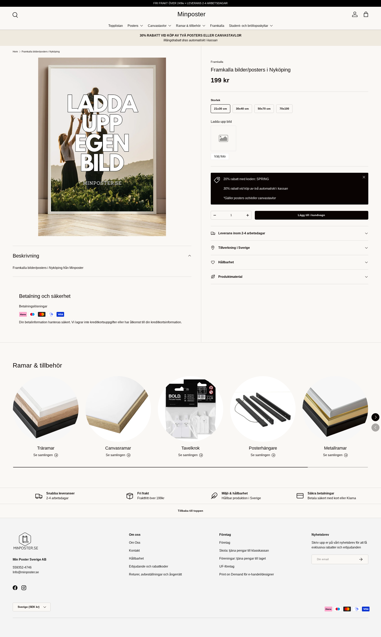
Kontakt (134, 550)
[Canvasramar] (118, 409)
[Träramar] (46, 409)
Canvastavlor (157, 25)
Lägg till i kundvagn (311, 215)
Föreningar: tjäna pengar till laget (242, 558)
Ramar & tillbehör (188, 25)
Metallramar (335, 448)
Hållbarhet (136, 558)
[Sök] (14, 14)
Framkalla (217, 25)
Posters (133, 25)
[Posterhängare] (263, 409)
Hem (15, 51)
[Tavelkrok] (190, 409)
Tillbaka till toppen (190, 510)
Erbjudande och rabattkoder (148, 566)
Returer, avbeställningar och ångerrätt (155, 574)
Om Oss (134, 542)
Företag (224, 542)
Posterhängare (263, 448)
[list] (102, 147)
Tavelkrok (190, 448)
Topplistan (115, 25)
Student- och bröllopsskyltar (248, 25)
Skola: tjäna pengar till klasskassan (244, 550)
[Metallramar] (335, 409)
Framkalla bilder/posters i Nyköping (41, 51)
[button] (366, 14)
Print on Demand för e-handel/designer (246, 574)
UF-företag (226, 566)
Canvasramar (118, 448)
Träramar (45, 448)
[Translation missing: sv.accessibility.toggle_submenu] (141, 25)
